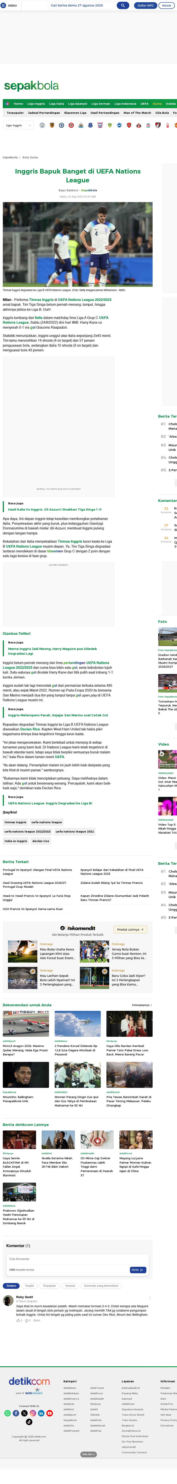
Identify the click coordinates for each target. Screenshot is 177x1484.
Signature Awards (132, 1409)
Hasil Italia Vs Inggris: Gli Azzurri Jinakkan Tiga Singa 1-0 (54, 509)
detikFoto (96, 1420)
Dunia (157, 103)
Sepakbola (10, 157)
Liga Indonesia (125, 103)
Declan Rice (30, 729)
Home (18, 103)
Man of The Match (137, 112)
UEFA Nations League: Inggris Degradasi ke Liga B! (50, 803)
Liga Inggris (36, 103)
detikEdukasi (71, 1393)
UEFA (145, 103)
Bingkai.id (128, 1425)
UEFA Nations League (24, 546)
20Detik (95, 1414)
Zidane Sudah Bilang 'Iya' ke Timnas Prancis (112, 882)
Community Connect (134, 1452)
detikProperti (71, 1430)
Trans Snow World (133, 1414)
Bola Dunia (30, 157)
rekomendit (129, 1447)
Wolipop (95, 1403)
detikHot (68, 1409)
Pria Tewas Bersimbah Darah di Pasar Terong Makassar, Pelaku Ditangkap (128, 1101)
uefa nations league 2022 (75, 831)
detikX (94, 1409)
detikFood (96, 1393)
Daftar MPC (146, 5)
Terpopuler (15, 112)
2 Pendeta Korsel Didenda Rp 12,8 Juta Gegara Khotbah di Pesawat (76, 1050)
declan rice (40, 841)
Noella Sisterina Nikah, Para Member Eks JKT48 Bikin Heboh (57, 1162)
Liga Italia (56, 103)
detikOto (68, 1425)
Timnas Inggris (41, 300)
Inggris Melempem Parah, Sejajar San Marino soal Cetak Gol (58, 715)
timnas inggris (15, 822)
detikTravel (97, 1387)
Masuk (166, 5)
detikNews (69, 1387)
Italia (39, 318)
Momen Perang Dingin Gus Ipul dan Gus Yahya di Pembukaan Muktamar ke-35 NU (76, 1101)
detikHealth (97, 1398)
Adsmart (127, 1398)
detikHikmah (97, 1425)
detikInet (68, 1403)
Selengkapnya (141, 1004)
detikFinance (71, 1398)
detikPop (95, 1430)
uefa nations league (47, 822)
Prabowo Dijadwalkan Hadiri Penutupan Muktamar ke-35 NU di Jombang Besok (18, 1217)
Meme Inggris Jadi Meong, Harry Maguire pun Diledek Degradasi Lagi (52, 651)
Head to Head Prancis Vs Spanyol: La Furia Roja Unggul (37, 897)
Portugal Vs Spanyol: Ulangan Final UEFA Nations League (37, 871)
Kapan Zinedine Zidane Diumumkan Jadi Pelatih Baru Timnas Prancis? (115, 897)
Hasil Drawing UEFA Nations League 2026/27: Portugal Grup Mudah (34, 884)
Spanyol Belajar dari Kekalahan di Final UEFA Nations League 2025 (112, 871)
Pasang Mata (130, 1393)
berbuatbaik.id (131, 1387)
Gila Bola (162, 112)
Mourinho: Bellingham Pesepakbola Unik (18, 1099)
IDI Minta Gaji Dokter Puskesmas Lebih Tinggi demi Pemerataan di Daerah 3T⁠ (97, 1166)
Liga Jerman (101, 103)
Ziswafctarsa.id (131, 1430)
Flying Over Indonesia (135, 1436)
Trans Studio (129, 1420)
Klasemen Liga (75, 112)
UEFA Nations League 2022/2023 (84, 300)
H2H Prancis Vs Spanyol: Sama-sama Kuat (33, 909)
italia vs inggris (16, 841)
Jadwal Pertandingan (44, 112)
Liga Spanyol (77, 103)
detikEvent (128, 1403)
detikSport (69, 1414)
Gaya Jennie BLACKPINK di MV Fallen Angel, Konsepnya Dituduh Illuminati (17, 1166)
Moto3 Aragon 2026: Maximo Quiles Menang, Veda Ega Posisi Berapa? (25, 1050)
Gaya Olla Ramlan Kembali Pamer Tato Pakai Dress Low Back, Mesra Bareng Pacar (127, 1050)
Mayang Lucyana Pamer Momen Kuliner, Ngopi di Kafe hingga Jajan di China (135, 1164)
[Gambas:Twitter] (16, 634)
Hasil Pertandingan (105, 112)
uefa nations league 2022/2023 (28, 831)
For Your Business (132, 1441)
